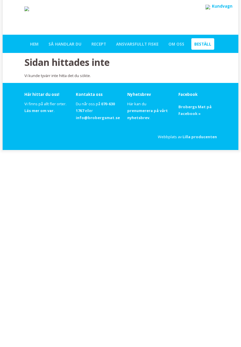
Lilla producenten (200, 136)
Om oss (176, 44)
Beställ (202, 44)
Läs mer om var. (39, 110)
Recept (98, 44)
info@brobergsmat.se (98, 117)
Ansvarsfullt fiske (137, 44)
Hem (34, 44)
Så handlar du (64, 44)
